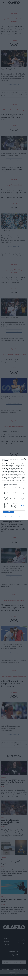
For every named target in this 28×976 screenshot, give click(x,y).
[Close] (25, 459)
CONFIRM (8, 511)
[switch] (22, 488)
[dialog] (14, 488)
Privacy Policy (22, 516)
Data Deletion (6, 516)
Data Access (14, 516)
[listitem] (14, 485)
